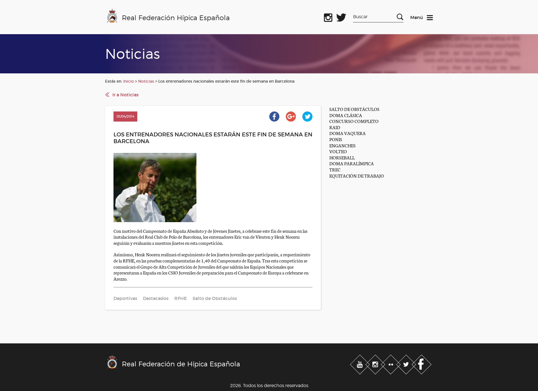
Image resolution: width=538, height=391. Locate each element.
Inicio (128, 81)
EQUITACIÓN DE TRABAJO (356, 175)
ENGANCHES (342, 145)
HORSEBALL (342, 157)
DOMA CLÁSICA (345, 115)
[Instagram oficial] (328, 16)
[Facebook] (421, 363)
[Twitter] (407, 363)
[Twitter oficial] (341, 16)
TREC (334, 169)
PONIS (335, 139)
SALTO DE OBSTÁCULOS (354, 109)
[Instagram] (376, 363)
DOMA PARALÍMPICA (351, 163)
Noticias (146, 81)
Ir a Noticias (125, 94)
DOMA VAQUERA (347, 133)
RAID (334, 127)
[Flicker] (391, 363)
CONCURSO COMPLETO (354, 121)
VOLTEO (338, 151)
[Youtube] (360, 363)
